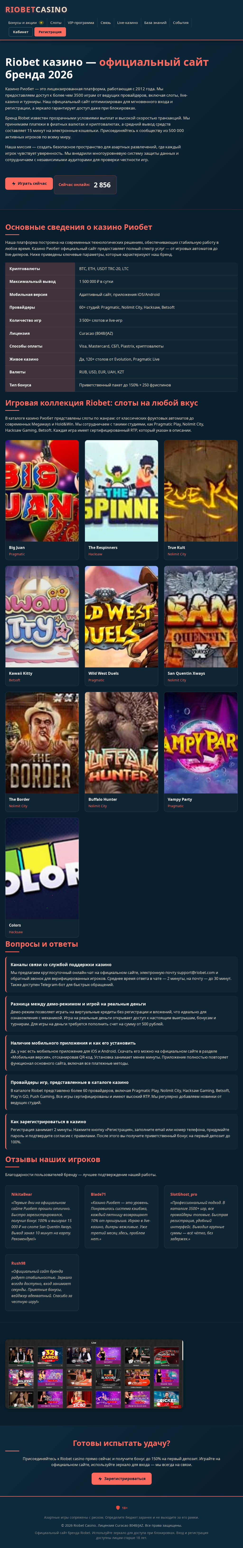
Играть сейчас (32, 183)
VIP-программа (81, 22)
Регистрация (50, 32)
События (180, 22)
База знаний (155, 22)
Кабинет (20, 32)
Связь (106, 22)
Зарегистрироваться (124, 1478)
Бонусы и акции (25, 22)
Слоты (55, 22)
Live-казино (127, 22)
